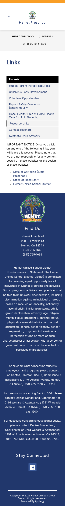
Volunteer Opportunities (24, 98)
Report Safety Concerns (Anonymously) (24, 106)
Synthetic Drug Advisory (24, 136)
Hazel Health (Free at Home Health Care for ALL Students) (31, 115)
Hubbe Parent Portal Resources (29, 85)
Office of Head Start (25, 180)
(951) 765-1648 (32, 250)
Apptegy (39, 501)
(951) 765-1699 (32, 254)
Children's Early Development (28, 92)
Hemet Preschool (23, 36)
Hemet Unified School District (31, 184)
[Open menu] (8, 16)
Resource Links (36, 44)
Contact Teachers (20, 129)
